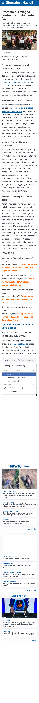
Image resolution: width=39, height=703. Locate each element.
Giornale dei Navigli (19, 344)
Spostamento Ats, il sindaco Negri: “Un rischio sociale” (18, 299)
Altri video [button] (32, 640)
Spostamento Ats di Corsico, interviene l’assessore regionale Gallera (19, 267)
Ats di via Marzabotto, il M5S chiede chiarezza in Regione (18, 281)
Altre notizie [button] (31, 529)
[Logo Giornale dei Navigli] (19, 2)
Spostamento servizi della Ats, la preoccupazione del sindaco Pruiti (18, 316)
